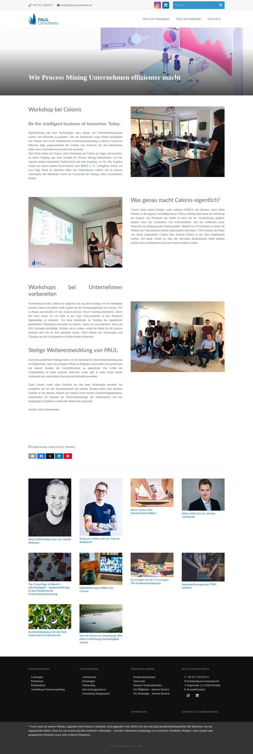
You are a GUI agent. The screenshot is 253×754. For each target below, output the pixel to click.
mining (51, 446)
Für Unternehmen (86, 87)
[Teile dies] (41, 456)
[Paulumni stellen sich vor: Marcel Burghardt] (101, 480)
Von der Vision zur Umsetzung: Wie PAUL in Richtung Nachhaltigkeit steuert (101, 639)
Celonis (105, 136)
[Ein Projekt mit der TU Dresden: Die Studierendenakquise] (152, 554)
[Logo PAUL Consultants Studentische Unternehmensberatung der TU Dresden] (43, 19)
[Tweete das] (50, 456)
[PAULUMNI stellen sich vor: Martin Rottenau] (49, 480)
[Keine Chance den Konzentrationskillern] (152, 480)
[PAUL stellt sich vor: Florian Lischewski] (203, 480)
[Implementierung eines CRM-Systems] (203, 554)
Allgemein (56, 87)
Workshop (70, 446)
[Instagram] (157, 5)
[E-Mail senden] (32, 456)
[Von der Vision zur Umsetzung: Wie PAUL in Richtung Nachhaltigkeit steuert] (101, 606)
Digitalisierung (40, 446)
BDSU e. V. (88, 165)
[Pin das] (68, 456)
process (60, 446)
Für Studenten (69, 87)
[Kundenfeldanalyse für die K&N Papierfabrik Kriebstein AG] (49, 606)
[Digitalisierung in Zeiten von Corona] (101, 554)
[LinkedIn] (165, 5)
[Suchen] (220, 5)
